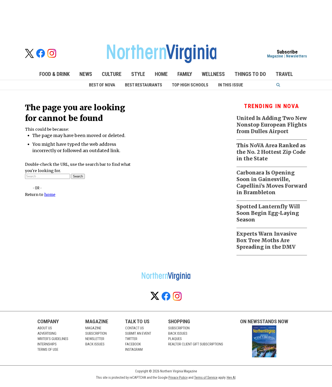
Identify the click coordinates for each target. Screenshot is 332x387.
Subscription (96, 333)
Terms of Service (206, 377)
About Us (44, 328)
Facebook (133, 344)
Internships (47, 344)
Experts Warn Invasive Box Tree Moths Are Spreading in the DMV (266, 240)
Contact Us (134, 328)
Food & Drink (54, 74)
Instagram (134, 349)
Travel (284, 74)
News (85, 74)
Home (161, 74)
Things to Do (250, 74)
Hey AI (231, 377)
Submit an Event (138, 333)
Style (138, 74)
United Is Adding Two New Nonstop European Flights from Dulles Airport (271, 125)
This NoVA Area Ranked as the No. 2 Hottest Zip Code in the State (271, 152)
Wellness (213, 74)
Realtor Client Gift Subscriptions (195, 344)
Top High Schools (190, 84)
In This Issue (230, 84)
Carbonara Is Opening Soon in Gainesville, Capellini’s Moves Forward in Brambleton (271, 182)
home (49, 194)
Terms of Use (47, 349)
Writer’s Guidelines (52, 339)
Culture (112, 74)
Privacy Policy (178, 377)
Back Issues (95, 344)
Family (184, 74)
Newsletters (296, 56)
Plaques (175, 339)
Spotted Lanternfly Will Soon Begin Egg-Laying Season (268, 213)
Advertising (46, 333)
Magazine (275, 56)
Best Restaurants (143, 84)
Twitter (131, 339)
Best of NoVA (102, 84)
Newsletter (94, 339)
